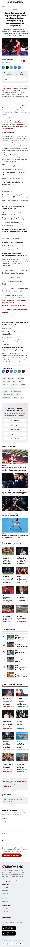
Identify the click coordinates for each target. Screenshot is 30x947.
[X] (16, 944)
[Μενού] (2, 2)
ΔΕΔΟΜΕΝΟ (7, 787)
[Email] (19, 371)
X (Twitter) (16, 438)
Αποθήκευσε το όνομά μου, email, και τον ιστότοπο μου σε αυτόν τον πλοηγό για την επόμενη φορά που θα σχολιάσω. (15, 849)
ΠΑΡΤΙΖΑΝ (15, 397)
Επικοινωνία (5, 901)
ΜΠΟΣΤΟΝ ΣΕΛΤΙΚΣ (15, 391)
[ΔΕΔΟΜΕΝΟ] (15, 2)
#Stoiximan (21, 300)
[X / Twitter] (7, 67)
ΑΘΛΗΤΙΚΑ (5, 384)
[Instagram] (7, 944)
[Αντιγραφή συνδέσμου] (23, 371)
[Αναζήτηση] (27, 2)
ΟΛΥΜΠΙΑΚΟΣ (6, 397)
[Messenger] (19, 67)
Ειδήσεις (23, 781)
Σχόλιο (4, 818)
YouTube (16, 429)
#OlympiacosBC (8, 303)
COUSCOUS (5, 911)
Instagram (16, 425)
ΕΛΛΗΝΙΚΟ (21, 388)
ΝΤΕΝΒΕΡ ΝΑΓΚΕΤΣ (8, 394)
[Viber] (15, 67)
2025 (4, 378)
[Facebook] (3, 67)
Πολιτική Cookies (6, 893)
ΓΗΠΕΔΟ (22, 384)
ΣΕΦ (22, 397)
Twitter (15, 381)
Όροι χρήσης (5, 898)
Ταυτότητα (5, 890)
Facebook (16, 420)
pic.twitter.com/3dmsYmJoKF (13, 305)
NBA (9, 381)
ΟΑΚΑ (17, 394)
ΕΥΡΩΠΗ (5, 391)
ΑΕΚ (20, 381)
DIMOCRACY (5, 914)
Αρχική (4, 6)
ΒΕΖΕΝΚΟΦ (14, 384)
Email (4, 840)
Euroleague (11, 378)
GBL (4, 381)
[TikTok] (12, 944)
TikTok (16, 434)
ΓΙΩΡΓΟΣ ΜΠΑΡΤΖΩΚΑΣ (9, 388)
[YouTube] (20, 944)
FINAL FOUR (20, 378)
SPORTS (9, 6)
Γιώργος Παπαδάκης (7, 59)
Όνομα (4, 833)
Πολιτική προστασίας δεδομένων (11, 896)
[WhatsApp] (11, 67)
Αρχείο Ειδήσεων (6, 888)
